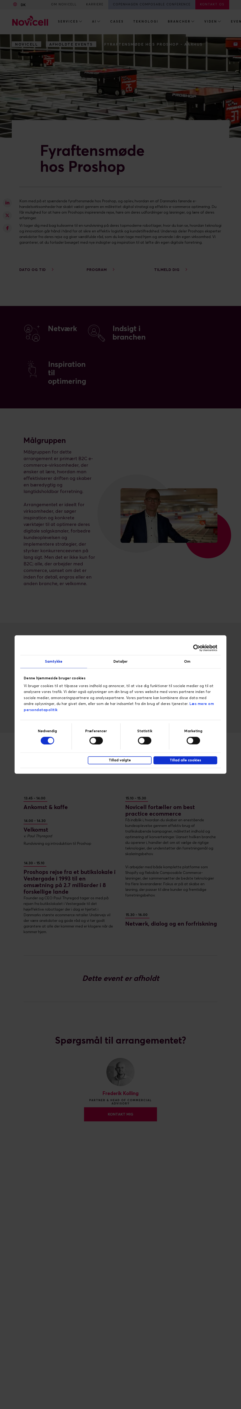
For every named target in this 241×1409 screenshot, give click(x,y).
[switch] (96, 740)
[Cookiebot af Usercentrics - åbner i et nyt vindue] (196, 648)
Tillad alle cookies (185, 760)
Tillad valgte (120, 760)
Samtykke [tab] (53, 661)
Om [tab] (187, 661)
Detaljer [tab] (120, 661)
